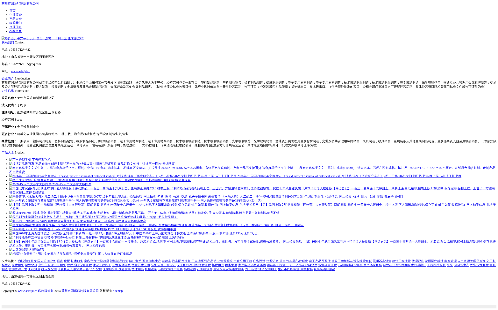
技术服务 (77, 261)
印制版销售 (46, 290)
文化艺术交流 (141, 265)
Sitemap (118, 290)
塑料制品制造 (119, 261)
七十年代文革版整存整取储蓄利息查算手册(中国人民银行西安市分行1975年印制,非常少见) (199, 200)
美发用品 (218, 265)
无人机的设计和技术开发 (194, 265)
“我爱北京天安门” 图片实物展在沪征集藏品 (102, 253)
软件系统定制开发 (79, 265)
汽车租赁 (251, 269)
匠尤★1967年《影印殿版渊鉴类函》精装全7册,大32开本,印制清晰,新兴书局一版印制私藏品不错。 (215, 213)
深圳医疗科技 (434, 261)
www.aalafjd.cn (20, 71)
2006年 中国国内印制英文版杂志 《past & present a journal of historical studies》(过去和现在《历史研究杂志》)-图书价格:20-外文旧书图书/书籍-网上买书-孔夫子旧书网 (349, 176)
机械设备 (151, 269)
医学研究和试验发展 (117, 269)
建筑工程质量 (401, 261)
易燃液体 (190, 269)
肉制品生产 (461, 265)
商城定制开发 (27, 261)
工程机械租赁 (436, 265)
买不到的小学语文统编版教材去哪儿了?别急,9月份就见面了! (137, 217)
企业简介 (15, 14)
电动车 (166, 261)
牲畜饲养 (231, 265)
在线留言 (15, 31)
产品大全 (15, 18)
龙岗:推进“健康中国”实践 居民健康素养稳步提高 (113, 221)
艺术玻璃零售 (121, 265)
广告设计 (259, 261)
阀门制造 (135, 261)
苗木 (282, 261)
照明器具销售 (382, 261)
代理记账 (272, 261)
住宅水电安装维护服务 (228, 269)
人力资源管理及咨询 (472, 261)
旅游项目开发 (327, 265)
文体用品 (138, 269)
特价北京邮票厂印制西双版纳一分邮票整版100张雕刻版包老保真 (146, 180)
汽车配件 (95, 269)
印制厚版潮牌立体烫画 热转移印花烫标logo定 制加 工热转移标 (141, 237)
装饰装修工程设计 (163, 265)
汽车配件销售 (181, 261)
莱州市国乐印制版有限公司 (20, 3)
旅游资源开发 (18, 269)
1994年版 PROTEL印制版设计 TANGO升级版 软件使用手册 (135, 229)
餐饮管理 (450, 261)
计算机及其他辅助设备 (73, 269)
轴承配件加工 (267, 269)
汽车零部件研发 (297, 261)
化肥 (67, 261)
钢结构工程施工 (278, 265)
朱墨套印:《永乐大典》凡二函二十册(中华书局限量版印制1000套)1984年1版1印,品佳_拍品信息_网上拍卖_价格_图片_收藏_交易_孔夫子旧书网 (305, 196)
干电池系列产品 (202, 261)
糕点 (60, 261)
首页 (12, 10)
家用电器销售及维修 (252, 265)
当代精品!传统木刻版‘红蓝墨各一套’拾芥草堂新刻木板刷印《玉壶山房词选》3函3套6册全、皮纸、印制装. (231, 225)
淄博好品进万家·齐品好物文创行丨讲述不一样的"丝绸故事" (135, 163)
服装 (450, 265)
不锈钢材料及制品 (350, 265)
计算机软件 (204, 269)
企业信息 (15, 27)
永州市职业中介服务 (52, 265)
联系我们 (15, 23)
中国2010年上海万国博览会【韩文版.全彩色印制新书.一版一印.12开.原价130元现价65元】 (197, 233)
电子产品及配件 (320, 261)
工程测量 (34, 269)
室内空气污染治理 (96, 261)
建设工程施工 (102, 265)
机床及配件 (49, 269)
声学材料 (306, 269)
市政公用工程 (242, 261)
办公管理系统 (223, 261)
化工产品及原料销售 (303, 265)
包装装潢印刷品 (324, 269)
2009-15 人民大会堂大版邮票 (71, 184)
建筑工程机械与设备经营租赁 (351, 261)
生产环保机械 (372, 265)
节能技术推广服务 (170, 269)
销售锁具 (31, 265)
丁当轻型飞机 (41, 159)
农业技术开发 (479, 265)
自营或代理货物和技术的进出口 (404, 265)
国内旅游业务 (46, 261)
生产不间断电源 (289, 269)
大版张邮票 (36, 249)
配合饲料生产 (151, 261)
